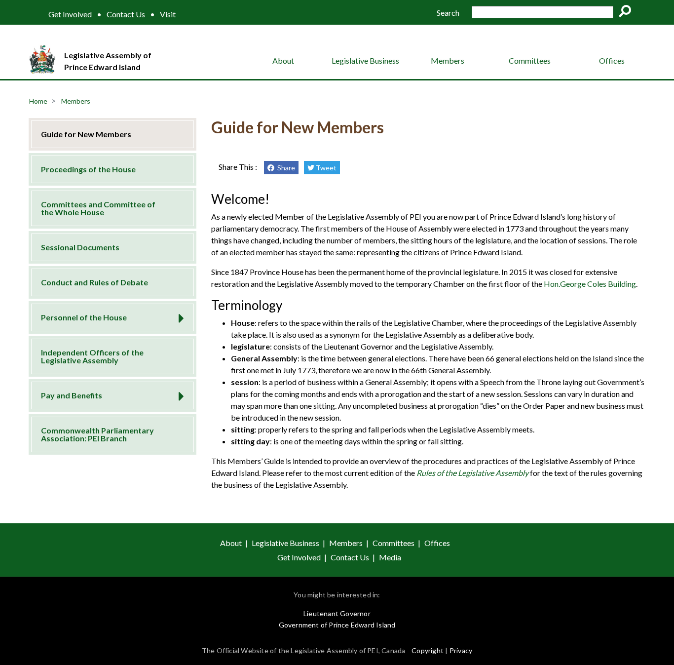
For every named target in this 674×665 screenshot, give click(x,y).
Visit (168, 14)
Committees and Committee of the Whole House (98, 208)
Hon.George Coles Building (590, 283)
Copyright (428, 650)
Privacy (460, 650)
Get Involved (70, 14)
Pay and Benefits (71, 395)
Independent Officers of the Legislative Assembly (92, 356)
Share (284, 167)
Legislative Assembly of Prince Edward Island (107, 61)
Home (38, 101)
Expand (177, 315)
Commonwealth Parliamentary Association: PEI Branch (97, 434)
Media (390, 557)
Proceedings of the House (88, 169)
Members (447, 60)
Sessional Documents (80, 247)
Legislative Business (365, 60)
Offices (612, 60)
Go (628, 13)
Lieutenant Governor (337, 613)
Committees (530, 60)
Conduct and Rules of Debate (94, 282)
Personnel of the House (84, 317)
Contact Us (126, 14)
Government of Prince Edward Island (337, 625)
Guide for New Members (86, 134)
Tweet (325, 167)
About (283, 60)
